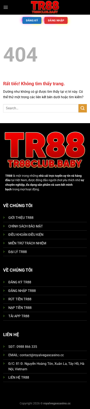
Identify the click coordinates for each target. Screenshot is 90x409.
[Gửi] (82, 108)
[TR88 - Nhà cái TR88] (45, 7)
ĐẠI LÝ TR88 (17, 252)
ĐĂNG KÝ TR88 (19, 282)
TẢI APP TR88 (18, 316)
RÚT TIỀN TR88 (19, 299)
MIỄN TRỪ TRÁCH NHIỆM (27, 243)
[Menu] (5, 7)
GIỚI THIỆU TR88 (20, 218)
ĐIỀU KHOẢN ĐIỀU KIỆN (25, 235)
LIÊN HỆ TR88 (18, 377)
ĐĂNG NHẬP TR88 (22, 291)
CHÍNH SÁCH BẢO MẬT (25, 226)
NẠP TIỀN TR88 (20, 308)
